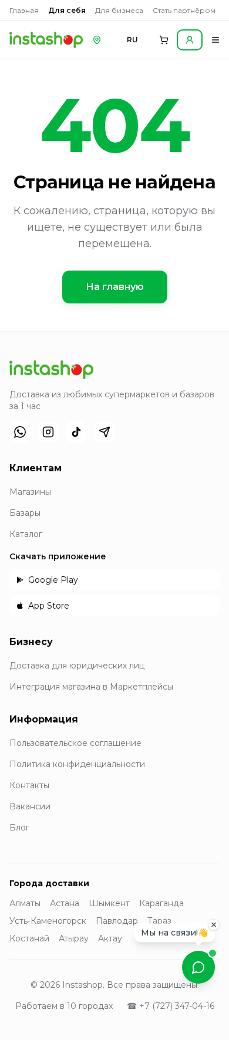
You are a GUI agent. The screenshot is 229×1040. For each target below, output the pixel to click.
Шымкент (109, 903)
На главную (115, 286)
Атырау (74, 938)
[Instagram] (48, 432)
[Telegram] (104, 432)
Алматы (25, 903)
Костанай (29, 938)
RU (132, 39)
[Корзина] (163, 39)
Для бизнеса (119, 10)
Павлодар (117, 921)
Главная (24, 10)
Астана (64, 903)
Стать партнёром (184, 10)
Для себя (67, 10)
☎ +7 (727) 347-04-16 (170, 1006)
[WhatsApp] (20, 432)
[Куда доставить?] (97, 39)
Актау (110, 938)
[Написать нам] (198, 967)
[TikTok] (76, 432)
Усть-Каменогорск (47, 921)
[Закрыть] (214, 924)
